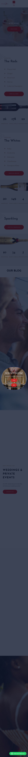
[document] (14, 378)
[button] (17, 753)
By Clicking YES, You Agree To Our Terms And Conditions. (14, 376)
